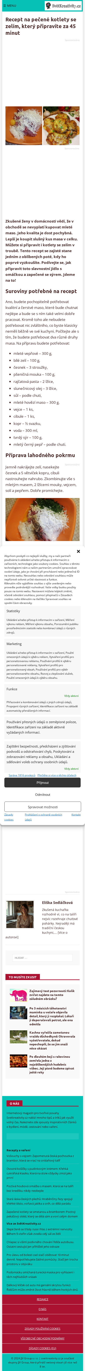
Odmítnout (42, 794)
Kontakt (76, 814)
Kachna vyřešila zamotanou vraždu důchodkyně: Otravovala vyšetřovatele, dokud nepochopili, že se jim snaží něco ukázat (52, 1040)
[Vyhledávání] (42, 958)
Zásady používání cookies (42, 1329)
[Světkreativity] (63, 5)
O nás (42, 1309)
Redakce (42, 1299)
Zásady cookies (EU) (42, 1348)
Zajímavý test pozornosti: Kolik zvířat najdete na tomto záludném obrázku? (52, 995)
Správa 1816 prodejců (22, 775)
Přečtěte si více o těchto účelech (56, 775)
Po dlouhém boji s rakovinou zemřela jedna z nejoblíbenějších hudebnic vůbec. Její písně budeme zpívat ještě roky (51, 1064)
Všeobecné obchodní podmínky (43, 1338)
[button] (78, 551)
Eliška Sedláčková (57, 902)
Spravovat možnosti (43, 806)
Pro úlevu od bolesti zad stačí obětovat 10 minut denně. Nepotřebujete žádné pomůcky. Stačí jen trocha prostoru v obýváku (42, 1259)
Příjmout (43, 782)
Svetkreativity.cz (17, 1118)
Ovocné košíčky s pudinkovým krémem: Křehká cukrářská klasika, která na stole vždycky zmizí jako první (39, 1173)
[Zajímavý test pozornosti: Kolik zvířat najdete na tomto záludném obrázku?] (18, 995)
